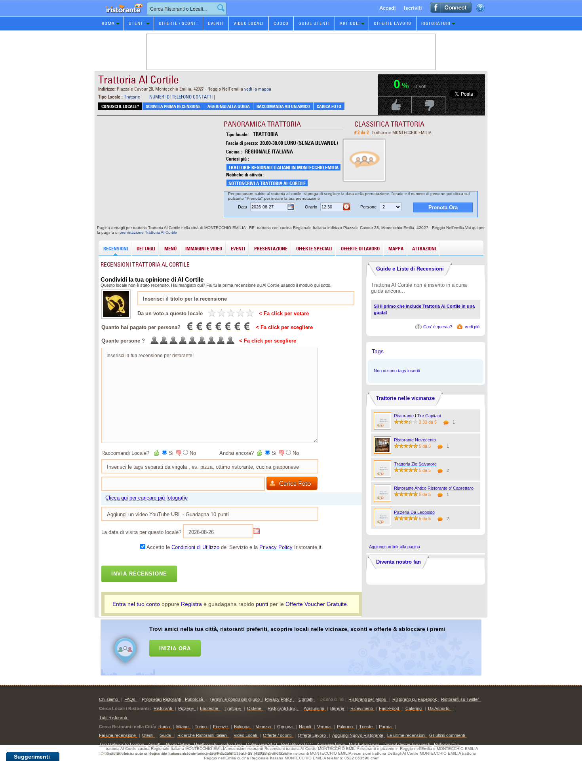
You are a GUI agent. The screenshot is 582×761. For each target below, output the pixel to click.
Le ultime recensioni (406, 735)
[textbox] (186, 8)
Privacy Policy (276, 547)
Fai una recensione (117, 735)
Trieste (366, 726)
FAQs (129, 699)
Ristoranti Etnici (282, 708)
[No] (178, 453)
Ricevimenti (361, 708)
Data (242, 206)
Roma (108, 23)
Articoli (350, 23)
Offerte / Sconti (178, 23)
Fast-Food (389, 708)
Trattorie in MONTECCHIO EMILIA (402, 132)
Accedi (387, 7)
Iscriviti (413, 7)
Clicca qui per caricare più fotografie (146, 498)
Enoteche (209, 708)
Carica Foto (329, 106)
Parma (385, 726)
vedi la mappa (257, 89)
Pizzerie (186, 708)
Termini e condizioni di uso (234, 699)
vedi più (472, 326)
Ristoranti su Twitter (460, 699)
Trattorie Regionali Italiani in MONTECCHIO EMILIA (283, 167)
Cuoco (281, 23)
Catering (413, 708)
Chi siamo (108, 699)
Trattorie (132, 97)
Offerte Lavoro (392, 23)
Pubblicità (194, 699)
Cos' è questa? (437, 326)
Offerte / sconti (277, 735)
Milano (182, 726)
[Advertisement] (301, 646)
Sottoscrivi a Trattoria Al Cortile (267, 183)
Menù (170, 249)
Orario (311, 206)
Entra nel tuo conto (136, 604)
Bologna (241, 726)
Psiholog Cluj (446, 744)
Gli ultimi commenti (447, 735)
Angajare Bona (331, 744)
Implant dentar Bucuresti (406, 744)
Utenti (137, 23)
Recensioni (115, 249)
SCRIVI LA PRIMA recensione (173, 106)
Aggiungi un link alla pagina (394, 546)
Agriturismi (314, 708)
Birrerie (337, 708)
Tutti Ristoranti (113, 717)
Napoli (305, 726)
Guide (166, 735)
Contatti (306, 699)
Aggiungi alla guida (228, 106)
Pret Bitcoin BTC (297, 744)
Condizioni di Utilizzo (195, 547)
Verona (324, 726)
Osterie (254, 708)
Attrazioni (424, 249)
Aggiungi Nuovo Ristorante (357, 735)
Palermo (345, 726)
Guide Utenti (314, 23)
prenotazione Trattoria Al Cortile (148, 232)
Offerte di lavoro (360, 249)
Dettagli (146, 249)
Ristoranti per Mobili (367, 699)
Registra (191, 604)
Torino (201, 726)
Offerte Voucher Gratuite (316, 604)
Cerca (220, 7)
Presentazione (270, 249)
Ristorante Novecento (415, 439)
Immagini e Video (203, 249)
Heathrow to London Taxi (218, 744)
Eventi (216, 23)
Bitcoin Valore (177, 744)
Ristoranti (163, 708)
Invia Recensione (139, 574)
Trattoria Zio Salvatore (415, 464)
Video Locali (249, 23)
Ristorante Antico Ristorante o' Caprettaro (434, 488)
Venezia (263, 726)
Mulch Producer (364, 744)
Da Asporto (438, 708)
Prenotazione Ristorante (120, 15)
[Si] (157, 453)
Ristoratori (436, 23)
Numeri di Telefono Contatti (181, 97)
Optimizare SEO (261, 744)
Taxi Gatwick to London (121, 744)
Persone (368, 206)
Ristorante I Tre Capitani (417, 415)
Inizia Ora (175, 648)
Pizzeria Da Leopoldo (414, 512)
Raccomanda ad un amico (283, 106)
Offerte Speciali (314, 249)
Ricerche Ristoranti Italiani (202, 735)
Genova (285, 726)
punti (262, 604)
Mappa (395, 249)
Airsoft (154, 744)
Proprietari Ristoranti (161, 699)
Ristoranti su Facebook (414, 699)
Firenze (220, 726)
